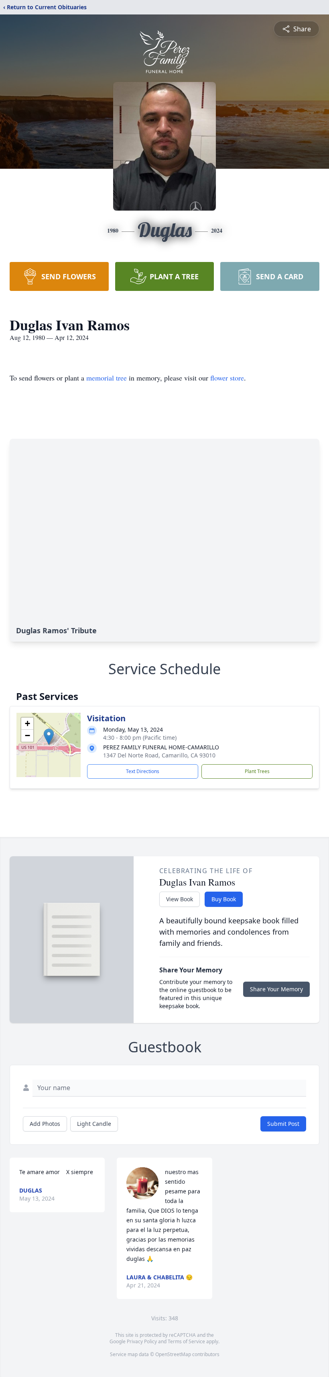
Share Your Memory (276, 989)
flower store (227, 378)
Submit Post (283, 1123)
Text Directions (142, 771)
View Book (179, 899)
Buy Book (223, 899)
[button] (49, 736)
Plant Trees (257, 771)
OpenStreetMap (173, 1354)
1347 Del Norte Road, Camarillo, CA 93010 (159, 755)
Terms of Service (186, 1341)
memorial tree (106, 378)
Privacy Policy (142, 1341)
